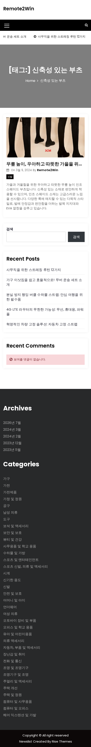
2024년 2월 (12, 436)
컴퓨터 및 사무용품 (17, 701)
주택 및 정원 (12, 694)
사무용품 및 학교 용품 (19, 546)
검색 (9, 229)
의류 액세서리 (13, 640)
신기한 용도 (12, 580)
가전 (6, 485)
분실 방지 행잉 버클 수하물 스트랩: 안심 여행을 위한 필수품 (44, 297)
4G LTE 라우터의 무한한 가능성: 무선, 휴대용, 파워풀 (45, 312)
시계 (6, 573)
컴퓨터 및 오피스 (16, 708)
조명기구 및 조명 (16, 674)
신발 (10, 176)
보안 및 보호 (12, 532)
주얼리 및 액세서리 (17, 681)
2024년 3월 (12, 429)
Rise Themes (62, 741)
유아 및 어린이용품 (17, 634)
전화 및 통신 (12, 661)
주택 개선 (10, 688)
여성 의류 (10, 613)
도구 (6, 519)
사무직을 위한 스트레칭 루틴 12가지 (58, 36)
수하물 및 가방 (14, 553)
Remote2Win (18, 8)
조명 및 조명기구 (16, 667)
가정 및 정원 (12, 499)
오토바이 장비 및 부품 (19, 620)
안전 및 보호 (12, 593)
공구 (6, 505)
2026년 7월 (12, 422)
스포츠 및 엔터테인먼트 (21, 559)
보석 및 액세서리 (16, 526)
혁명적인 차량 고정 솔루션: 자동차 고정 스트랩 (41, 324)
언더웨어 (10, 607)
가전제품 (10, 492)
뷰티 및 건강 (12, 539)
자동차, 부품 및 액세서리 (21, 647)
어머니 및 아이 (14, 600)
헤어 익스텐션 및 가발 (19, 715)
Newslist (26, 741)
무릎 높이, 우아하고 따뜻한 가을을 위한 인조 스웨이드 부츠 (45, 164)
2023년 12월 (12, 443)
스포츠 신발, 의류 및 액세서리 (25, 566)
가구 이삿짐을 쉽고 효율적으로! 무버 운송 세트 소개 (44, 282)
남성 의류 (10, 512)
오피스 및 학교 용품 (18, 627)
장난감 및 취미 (14, 654)
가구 (6, 478)
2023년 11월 (12, 449)
